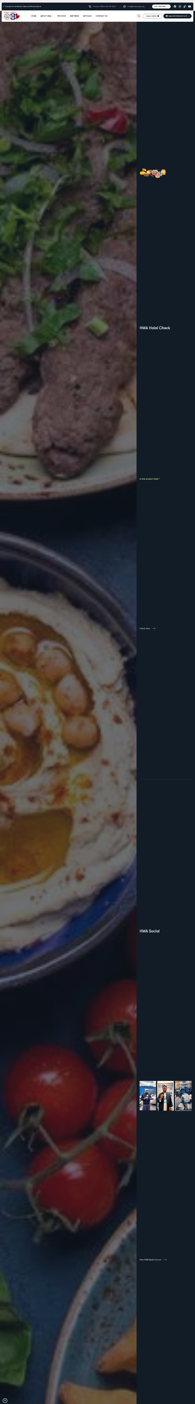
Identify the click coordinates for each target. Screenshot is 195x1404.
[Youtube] (189, 6)
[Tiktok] (184, 6)
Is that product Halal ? (150, 479)
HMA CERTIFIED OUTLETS (177, 16)
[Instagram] (180, 6)
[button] (139, 16)
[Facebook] (175, 6)
